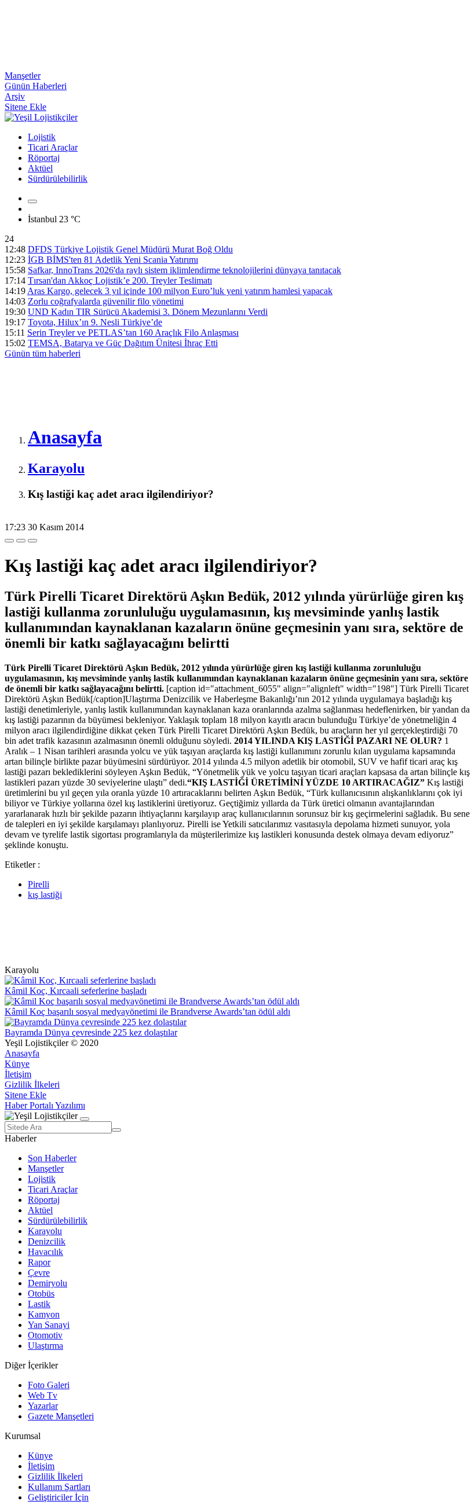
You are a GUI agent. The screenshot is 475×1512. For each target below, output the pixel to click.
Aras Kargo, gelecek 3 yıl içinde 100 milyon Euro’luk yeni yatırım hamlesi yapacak (179, 291)
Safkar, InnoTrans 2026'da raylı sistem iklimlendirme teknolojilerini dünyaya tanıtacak (184, 270)
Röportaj (44, 158)
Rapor (39, 1262)
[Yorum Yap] (32, 540)
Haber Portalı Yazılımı (45, 1105)
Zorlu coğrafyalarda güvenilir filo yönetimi (106, 301)
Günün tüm (43, 353)
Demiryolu (47, 1283)
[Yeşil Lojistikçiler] (41, 117)
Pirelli (38, 884)
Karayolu (45, 1231)
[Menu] (32, 201)
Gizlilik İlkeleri (32, 1084)
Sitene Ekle (25, 107)
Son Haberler (52, 1158)
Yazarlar (43, 1406)
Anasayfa (22, 1053)
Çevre (39, 1273)
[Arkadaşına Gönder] (9, 540)
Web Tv (42, 1395)
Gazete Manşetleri (61, 1416)
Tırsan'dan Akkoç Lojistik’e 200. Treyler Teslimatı (120, 280)
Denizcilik (46, 1241)
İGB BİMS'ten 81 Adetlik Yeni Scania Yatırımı (113, 260)
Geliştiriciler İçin (58, 1497)
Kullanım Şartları (59, 1487)
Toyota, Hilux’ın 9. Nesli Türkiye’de (95, 322)
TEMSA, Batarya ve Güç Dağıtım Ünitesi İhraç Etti (123, 343)
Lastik (39, 1304)
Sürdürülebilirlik (57, 179)
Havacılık (45, 1252)
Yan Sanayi (49, 1325)
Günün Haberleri (36, 86)
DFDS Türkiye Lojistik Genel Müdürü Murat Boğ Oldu (130, 249)
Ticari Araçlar (53, 147)
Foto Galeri (49, 1385)
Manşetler (23, 75)
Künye (17, 1064)
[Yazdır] (20, 540)
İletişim (18, 1074)
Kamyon (44, 1314)
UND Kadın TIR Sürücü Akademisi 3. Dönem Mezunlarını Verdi (148, 312)
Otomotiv (45, 1335)
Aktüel (40, 168)
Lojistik (42, 137)
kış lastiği (45, 895)
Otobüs (41, 1293)
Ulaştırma (45, 1345)
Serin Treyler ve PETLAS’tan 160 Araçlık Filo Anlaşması (133, 332)
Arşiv (15, 96)
